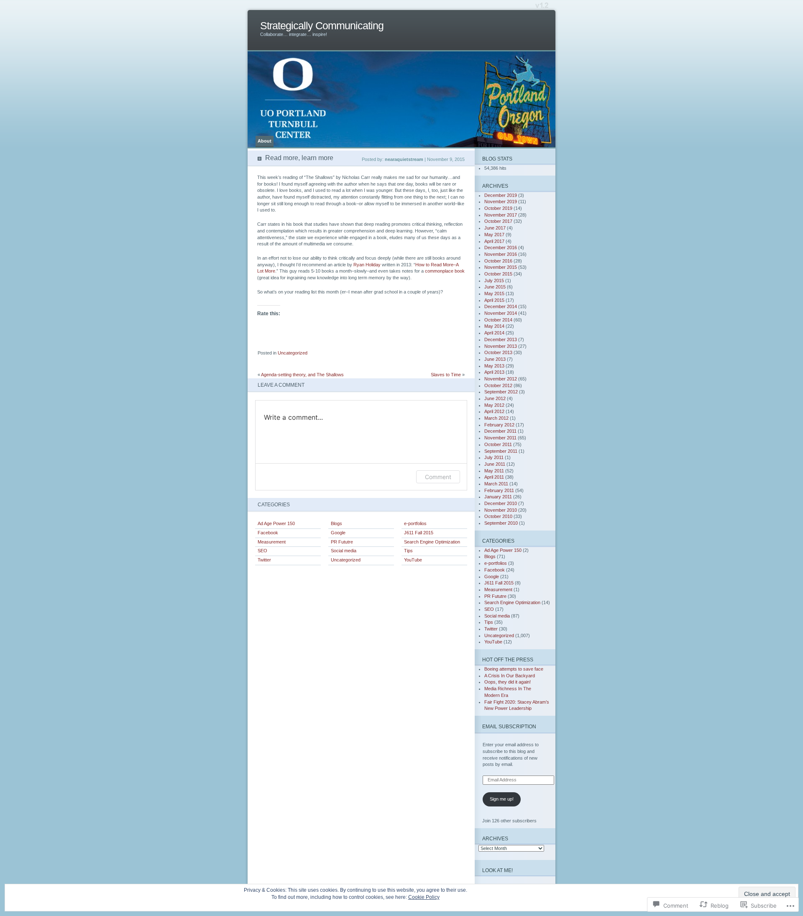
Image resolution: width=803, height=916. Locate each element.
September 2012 (501, 391)
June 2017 (495, 227)
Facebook (268, 532)
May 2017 (494, 234)
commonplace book (445, 270)
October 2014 (498, 319)
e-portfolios (415, 523)
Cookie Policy (424, 897)
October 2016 (498, 260)
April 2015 (494, 300)
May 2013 (494, 365)
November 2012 (500, 378)
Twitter (264, 559)
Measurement (272, 541)
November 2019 (500, 201)
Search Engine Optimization (432, 541)
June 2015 (495, 286)
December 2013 (500, 339)
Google (338, 532)
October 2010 (498, 516)
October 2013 (498, 352)
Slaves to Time (446, 374)
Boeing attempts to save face (513, 668)
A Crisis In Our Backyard (509, 675)
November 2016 (500, 254)
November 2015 (500, 267)
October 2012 (498, 385)
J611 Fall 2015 (418, 532)
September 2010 (501, 523)
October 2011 (498, 444)
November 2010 (500, 510)
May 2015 (494, 293)
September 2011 (500, 451)
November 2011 (500, 437)
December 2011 (500, 431)
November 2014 (500, 313)
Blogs (336, 523)
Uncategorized (292, 352)
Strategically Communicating (322, 25)
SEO (262, 550)
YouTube (413, 559)
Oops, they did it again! (507, 681)
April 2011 (494, 477)
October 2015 (498, 273)
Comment (438, 476)
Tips (408, 550)
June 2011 (494, 464)
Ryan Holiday (367, 264)
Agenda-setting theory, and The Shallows (302, 374)
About (264, 140)
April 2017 (494, 241)
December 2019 (500, 195)
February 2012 (499, 424)
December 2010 (500, 503)
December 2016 (500, 247)
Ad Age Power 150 (276, 523)
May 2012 (494, 405)
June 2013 (495, 359)
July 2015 (494, 280)
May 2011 (494, 470)
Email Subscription (509, 726)
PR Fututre (342, 541)
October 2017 (498, 221)
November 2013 (500, 346)
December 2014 (500, 306)
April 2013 (494, 372)
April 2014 (494, 332)
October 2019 (498, 208)
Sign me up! (502, 798)
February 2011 (499, 490)
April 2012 (494, 411)
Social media (343, 550)
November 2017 (500, 214)
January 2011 (498, 496)
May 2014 (494, 326)
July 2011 (494, 457)
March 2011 (496, 483)
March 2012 (496, 418)
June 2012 (495, 398)
